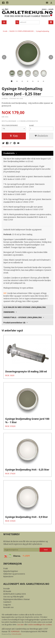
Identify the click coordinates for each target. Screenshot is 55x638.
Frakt (5, 568)
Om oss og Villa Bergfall (13, 597)
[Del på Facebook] (7, 143)
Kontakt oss (8, 607)
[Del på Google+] (11, 143)
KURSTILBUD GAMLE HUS (14, 594)
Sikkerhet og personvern (14, 574)
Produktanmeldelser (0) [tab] (14, 322)
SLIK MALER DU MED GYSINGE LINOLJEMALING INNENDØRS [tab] (24, 309)
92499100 (15, 631)
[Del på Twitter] (3, 143)
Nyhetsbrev (8, 577)
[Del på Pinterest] (14, 143)
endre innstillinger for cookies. (40, 625)
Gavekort (7, 602)
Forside (5, 31)
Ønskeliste (42, 136)
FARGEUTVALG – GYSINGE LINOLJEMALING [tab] (22, 317)
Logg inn (7, 605)
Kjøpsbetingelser (10, 571)
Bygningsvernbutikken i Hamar (16, 599)
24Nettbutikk (16, 634)
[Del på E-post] (18, 143)
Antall (31, 125)
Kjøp (15, 136)
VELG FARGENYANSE (10, 125)
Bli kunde (7, 591)
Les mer (20, 625)
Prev (6, 56)
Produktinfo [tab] (9, 153)
